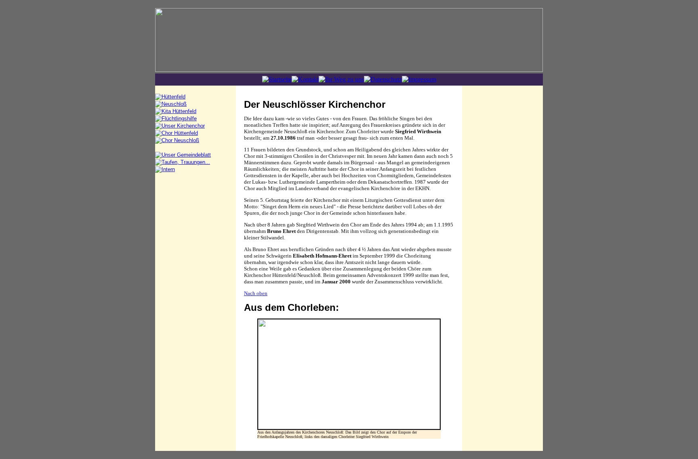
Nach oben (255, 293)
